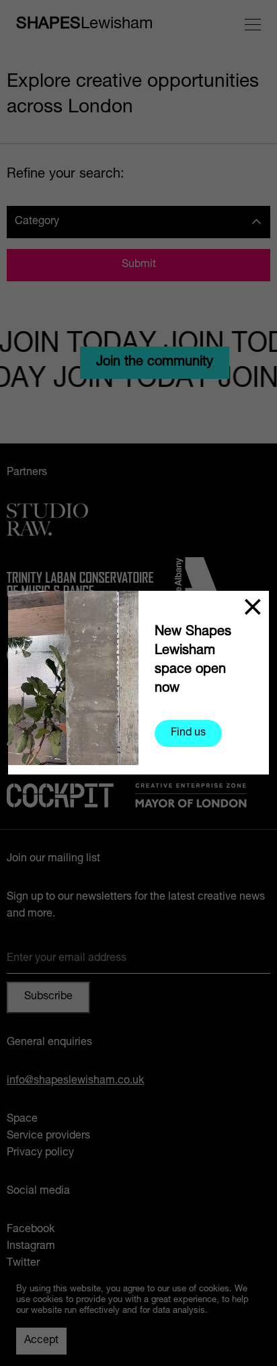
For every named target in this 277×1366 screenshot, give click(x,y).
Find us (188, 733)
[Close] (253, 607)
